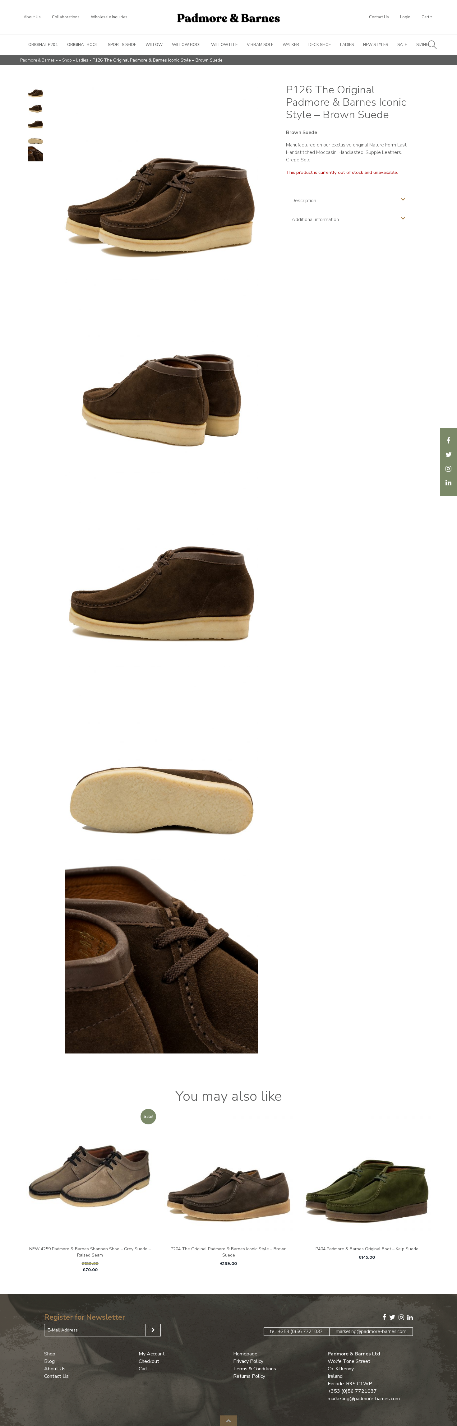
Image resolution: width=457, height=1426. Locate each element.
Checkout (149, 1361)
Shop (67, 60)
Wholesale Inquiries (109, 17)
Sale (402, 45)
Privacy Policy (248, 1361)
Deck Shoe (319, 45)
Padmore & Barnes (37, 60)
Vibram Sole (260, 45)
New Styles (375, 45)
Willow (154, 45)
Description (304, 200)
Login (405, 17)
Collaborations (66, 17)
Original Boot (83, 45)
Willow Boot (187, 45)
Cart (425, 17)
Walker (291, 45)
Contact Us (379, 17)
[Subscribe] (153, 1330)
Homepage (245, 1353)
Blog (49, 1361)
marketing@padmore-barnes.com (371, 1331)
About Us (32, 17)
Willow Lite (224, 45)
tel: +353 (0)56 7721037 (296, 1331)
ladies (82, 60)
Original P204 (43, 45)
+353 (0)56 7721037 (352, 1391)
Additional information (315, 219)
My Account (152, 1353)
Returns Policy (249, 1376)
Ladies (347, 45)
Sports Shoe (122, 45)
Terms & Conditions (254, 1368)
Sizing (422, 45)
